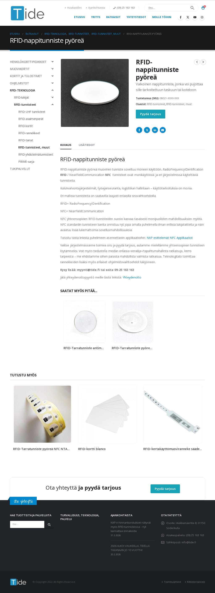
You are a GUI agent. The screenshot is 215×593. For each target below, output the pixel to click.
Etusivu (79, 17)
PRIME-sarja (26, 162)
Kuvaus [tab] (65, 145)
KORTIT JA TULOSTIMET (26, 76)
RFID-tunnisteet (156, 104)
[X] (188, 17)
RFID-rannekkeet (29, 133)
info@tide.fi (189, 542)
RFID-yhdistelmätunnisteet (35, 154)
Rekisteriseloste (196, 581)
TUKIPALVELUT (20, 169)
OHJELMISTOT (19, 83)
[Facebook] (181, 17)
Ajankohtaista (96, 7)
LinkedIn (155, 130)
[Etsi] (192, 7)
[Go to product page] (84, 322)
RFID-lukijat (21, 97)
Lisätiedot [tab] (87, 145)
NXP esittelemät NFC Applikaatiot (170, 238)
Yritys (95, 17)
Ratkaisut (113, 17)
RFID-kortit (25, 126)
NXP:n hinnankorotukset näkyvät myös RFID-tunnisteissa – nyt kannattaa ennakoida (131, 527)
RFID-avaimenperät (30, 119)
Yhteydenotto (132, 277)
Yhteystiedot (136, 17)
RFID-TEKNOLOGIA (22, 90)
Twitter (147, 130)
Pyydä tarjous (150, 114)
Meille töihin (161, 17)
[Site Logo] (28, 13)
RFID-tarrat (25, 140)
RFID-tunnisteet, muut (179, 104)
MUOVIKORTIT (19, 69)
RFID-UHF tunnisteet (31, 112)
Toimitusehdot (172, 581)
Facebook (139, 130)
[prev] (197, 62)
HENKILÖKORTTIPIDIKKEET (28, 62)
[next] (203, 62)
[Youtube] (195, 17)
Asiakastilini (74, 7)
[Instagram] (202, 17)
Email (162, 130)
